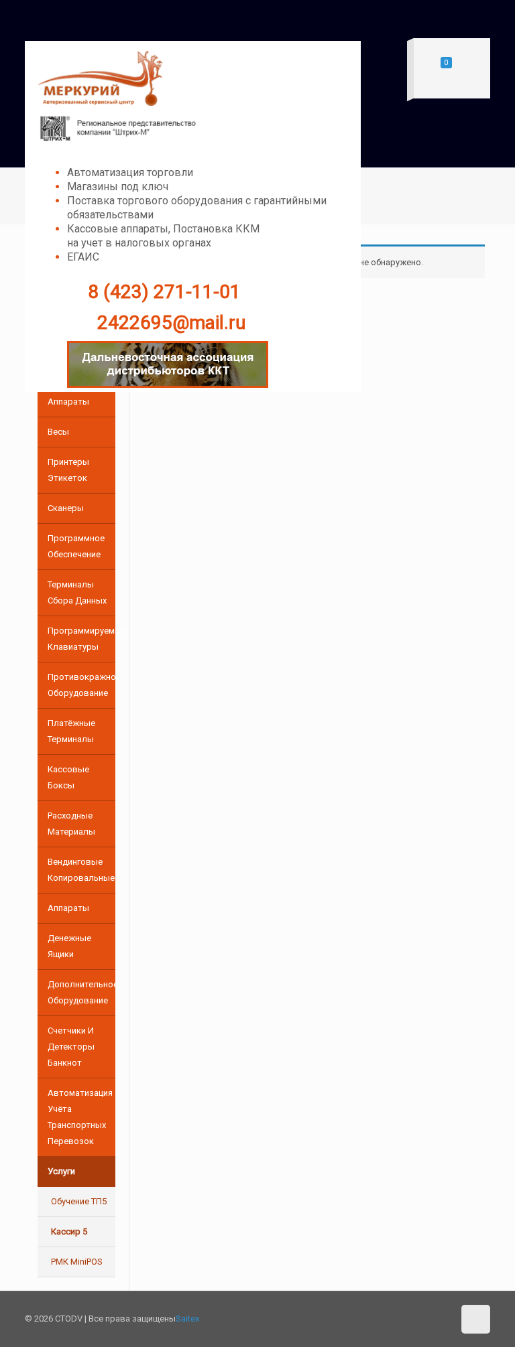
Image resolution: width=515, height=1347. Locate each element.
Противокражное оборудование (81, 685)
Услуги (61, 1171)
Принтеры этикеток (68, 470)
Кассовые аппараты (68, 393)
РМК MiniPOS (77, 1262)
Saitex (187, 1319)
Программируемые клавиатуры (81, 639)
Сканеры (66, 508)
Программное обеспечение (76, 546)
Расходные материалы (71, 823)
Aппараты (68, 908)
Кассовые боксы (68, 777)
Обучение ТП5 (79, 1201)
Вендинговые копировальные (81, 870)
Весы (58, 432)
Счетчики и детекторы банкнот (71, 1046)
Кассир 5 (69, 1231)
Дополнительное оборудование (81, 992)
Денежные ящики (69, 946)
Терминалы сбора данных (77, 592)
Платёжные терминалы (71, 731)
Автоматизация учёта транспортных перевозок (80, 1117)
